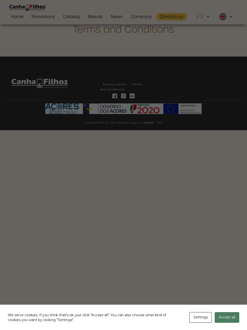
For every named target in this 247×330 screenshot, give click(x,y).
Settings (200, 317)
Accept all (227, 317)
